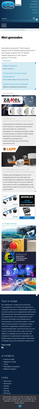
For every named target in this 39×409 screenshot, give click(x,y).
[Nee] (37, 402)
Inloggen (35, 1)
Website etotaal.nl (10, 369)
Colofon (35, 12)
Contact (35, 10)
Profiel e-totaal (9, 359)
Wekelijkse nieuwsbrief (12, 366)
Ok (20, 406)
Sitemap (6, 391)
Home (9, 30)
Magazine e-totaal (10, 362)
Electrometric (8, 68)
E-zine (6, 364)
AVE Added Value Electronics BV (15, 79)
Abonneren (34, 4)
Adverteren (34, 7)
